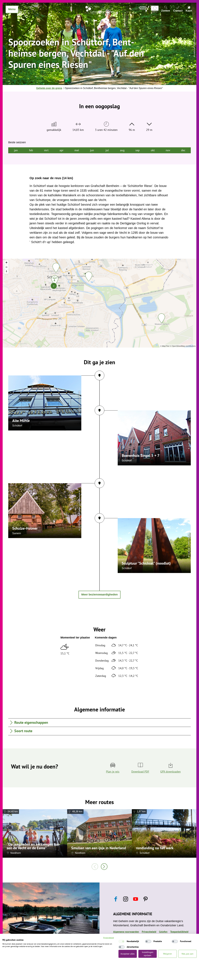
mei (76, 150)
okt (153, 150)
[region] (99, 303)
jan (16, 150)
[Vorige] (95, 866)
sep (137, 150)
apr (61, 150)
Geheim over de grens (49, 88)
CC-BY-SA (79, 408)
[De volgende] (104, 866)
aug (122, 150)
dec (183, 150)
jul (107, 150)
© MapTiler (164, 346)
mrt (46, 150)
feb (31, 150)
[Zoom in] (6, 262)
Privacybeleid (108, 937)
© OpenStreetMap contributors (183, 346)
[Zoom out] (6, 267)
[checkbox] (121, 941)
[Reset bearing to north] (6, 271)
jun (92, 150)
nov (168, 150)
